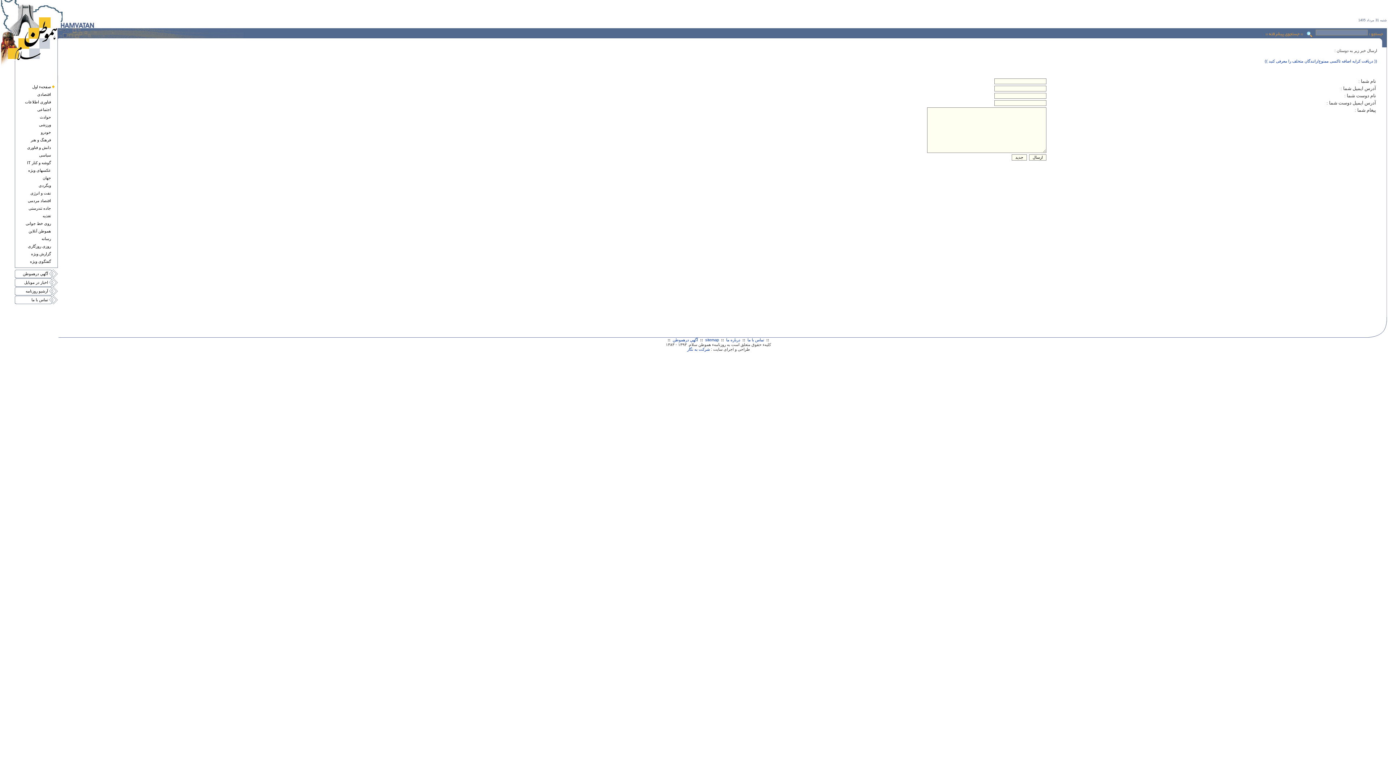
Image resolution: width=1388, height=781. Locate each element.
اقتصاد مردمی (39, 201)
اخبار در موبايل (36, 282)
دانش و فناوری (39, 147)
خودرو (46, 132)
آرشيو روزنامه (37, 291)
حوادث (45, 117)
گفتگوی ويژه (40, 261)
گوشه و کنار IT (39, 163)
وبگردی (45, 185)
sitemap (712, 340)
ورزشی (45, 125)
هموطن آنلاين (40, 231)
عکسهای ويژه (39, 170)
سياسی (45, 155)
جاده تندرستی (40, 208)
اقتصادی (44, 94)
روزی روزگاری (39, 246)
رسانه (46, 238)
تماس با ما (39, 300)
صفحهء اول (41, 87)
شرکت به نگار (698, 349)
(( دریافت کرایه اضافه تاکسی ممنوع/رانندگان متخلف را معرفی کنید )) (1321, 61)
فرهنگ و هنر (41, 140)
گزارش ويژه (41, 254)
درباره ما (733, 340)
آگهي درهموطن (35, 274)
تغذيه (47, 216)
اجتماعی (44, 109)
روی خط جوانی (38, 223)
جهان (47, 178)
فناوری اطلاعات (38, 102)
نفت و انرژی (40, 193)
